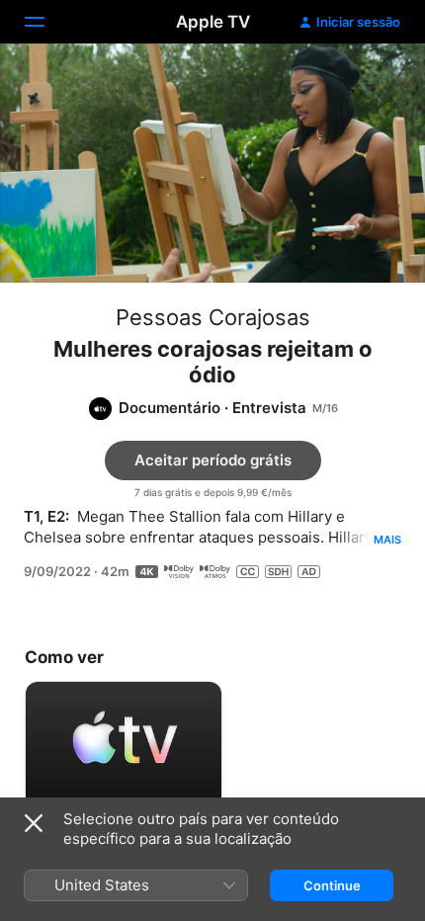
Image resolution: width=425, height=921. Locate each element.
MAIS (387, 539)
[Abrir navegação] (46, 21)
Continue (332, 885)
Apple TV (213, 22)
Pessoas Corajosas (213, 317)
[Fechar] (33, 823)
